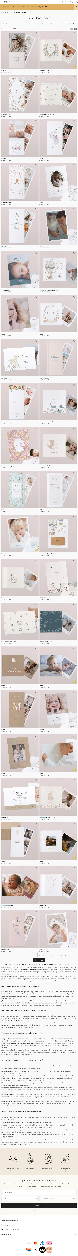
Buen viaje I (4, 70)
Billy (2, 597)
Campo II (42, 334)
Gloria (3, 685)
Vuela (41, 158)
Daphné (11, 905)
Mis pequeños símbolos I (8, 641)
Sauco (41, 861)
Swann (3, 861)
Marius (3, 729)
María (41, 773)
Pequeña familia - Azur (46, 641)
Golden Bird (42, 905)
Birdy (2, 510)
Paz (40, 246)
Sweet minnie (51, 817)
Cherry (3, 422)
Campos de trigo (6, 202)
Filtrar (40, 960)
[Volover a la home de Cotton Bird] (7, 2)
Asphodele (4, 158)
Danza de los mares (52, 422)
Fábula (41, 202)
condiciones (52, 1210)
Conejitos (42, 597)
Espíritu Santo (5, 949)
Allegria (11, 466)
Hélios (41, 685)
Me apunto (39, 1205)
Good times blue (44, 378)
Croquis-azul (5, 290)
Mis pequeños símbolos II (46, 114)
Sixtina (41, 510)
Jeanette (41, 729)
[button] (76, 7)
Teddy (48, 466)
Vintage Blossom (44, 70)
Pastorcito (4, 378)
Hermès (3, 553)
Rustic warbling (5, 114)
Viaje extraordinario (52, 290)
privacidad (45, 1210)
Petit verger (4, 817)
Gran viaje (4, 246)
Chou (40, 949)
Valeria (3, 334)
